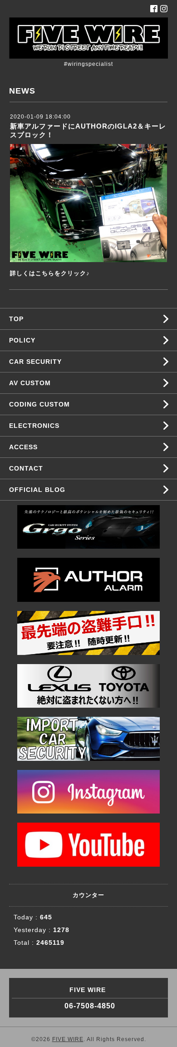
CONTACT (26, 468)
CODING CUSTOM (39, 404)
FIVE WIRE (68, 1039)
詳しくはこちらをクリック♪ (50, 273)
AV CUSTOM (30, 383)
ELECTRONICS (34, 425)
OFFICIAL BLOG (37, 489)
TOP (16, 319)
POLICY (22, 340)
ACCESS (23, 447)
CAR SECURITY (35, 361)
